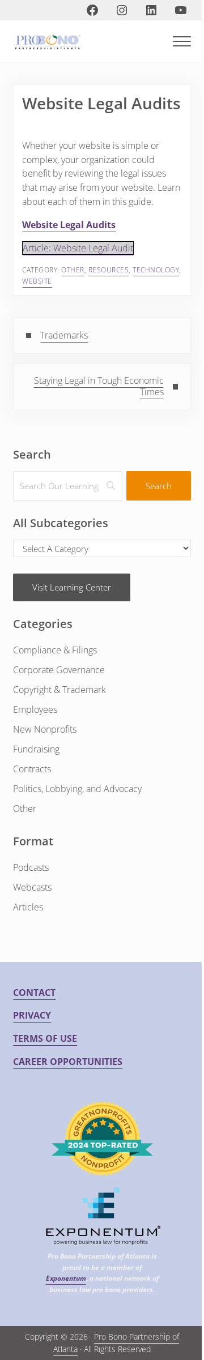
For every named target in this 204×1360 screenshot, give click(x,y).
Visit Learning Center (71, 587)
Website (37, 281)
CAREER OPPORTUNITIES (67, 1061)
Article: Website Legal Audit (78, 248)
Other (72, 270)
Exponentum (66, 1278)
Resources (108, 270)
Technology (156, 270)
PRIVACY (32, 1015)
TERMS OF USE (45, 1038)
